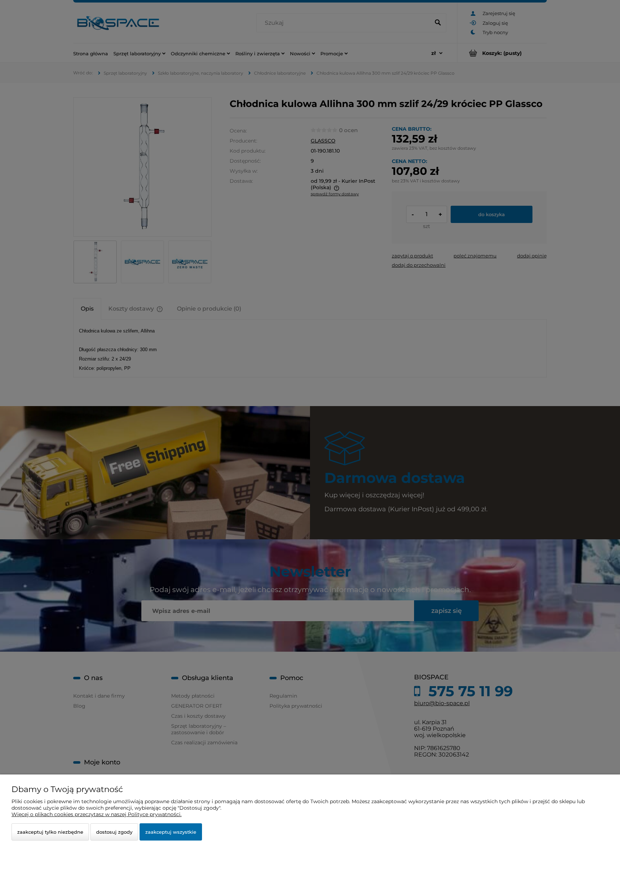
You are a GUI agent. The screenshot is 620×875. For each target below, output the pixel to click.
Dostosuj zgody (114, 832)
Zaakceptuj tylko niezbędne (50, 832)
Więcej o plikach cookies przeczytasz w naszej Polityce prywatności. (96, 814)
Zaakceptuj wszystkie (170, 832)
